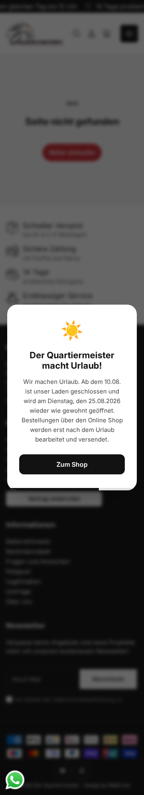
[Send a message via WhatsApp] (15, 780)
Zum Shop (72, 464)
